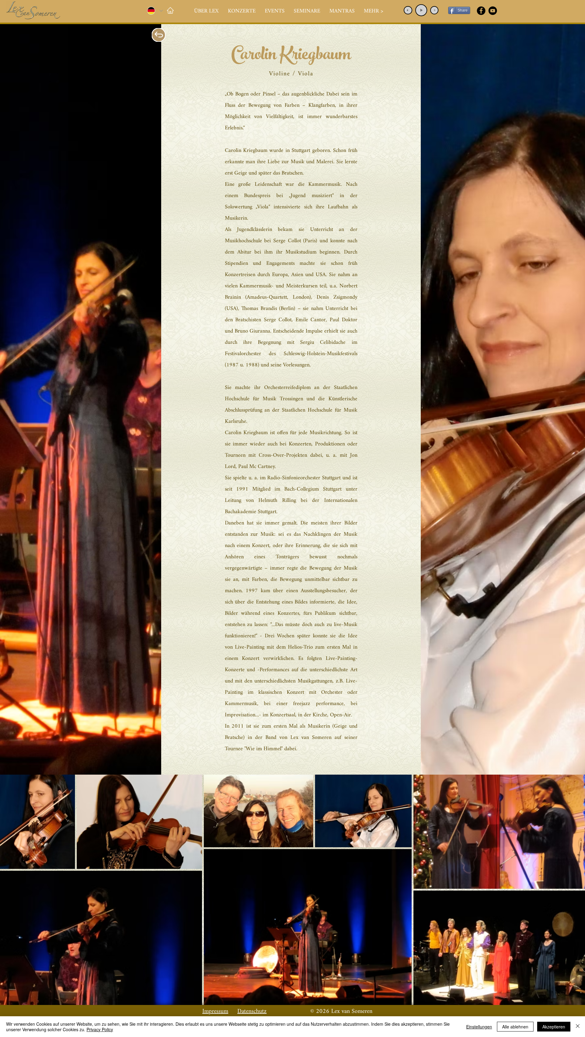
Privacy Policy (100, 1029)
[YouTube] (492, 10)
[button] (241, 11)
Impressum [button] (215, 1011)
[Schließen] (577, 1026)
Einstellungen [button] (479, 1027)
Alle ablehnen (515, 1027)
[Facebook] (481, 10)
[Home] (170, 10)
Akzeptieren (553, 1027)
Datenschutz (252, 1011)
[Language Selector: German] (155, 11)
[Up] (159, 35)
